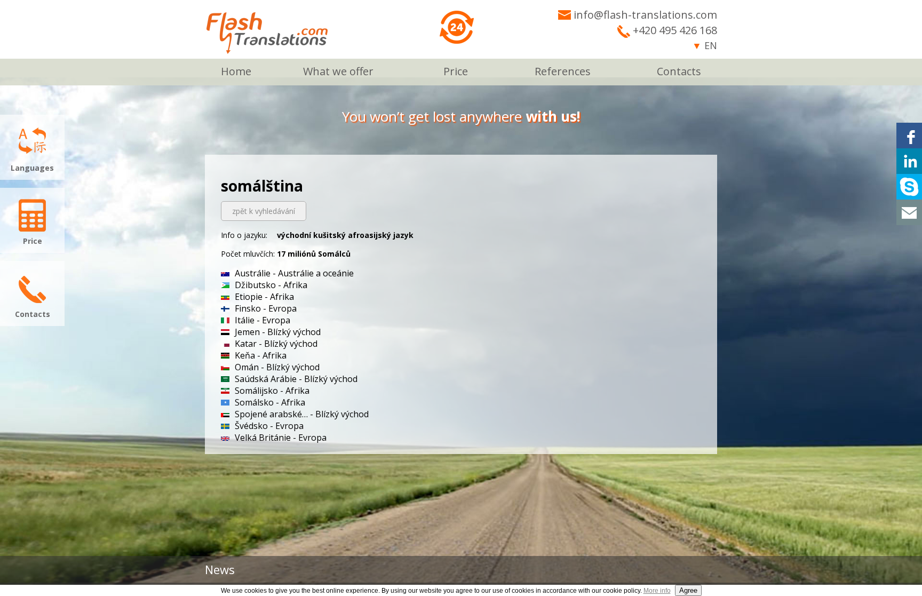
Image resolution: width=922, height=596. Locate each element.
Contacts (679, 71)
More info (657, 590)
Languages (32, 168)
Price (455, 71)
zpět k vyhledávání (263, 211)
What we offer (338, 71)
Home (236, 71)
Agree (688, 590)
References (563, 71)
